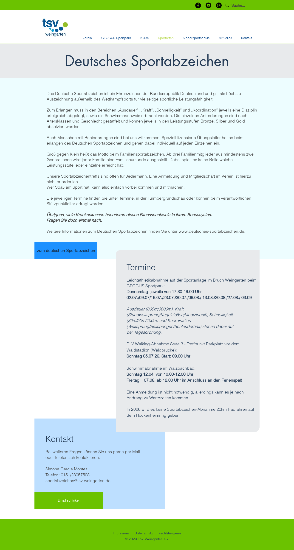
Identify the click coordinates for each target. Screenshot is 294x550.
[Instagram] (219, 5)
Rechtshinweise (170, 533)
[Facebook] (198, 5)
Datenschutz (144, 533)
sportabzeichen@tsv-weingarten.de (77, 480)
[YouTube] (208, 5)
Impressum (121, 533)
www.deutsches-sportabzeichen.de (211, 231)
